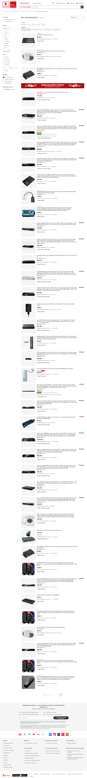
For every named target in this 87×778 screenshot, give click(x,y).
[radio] (10, 57)
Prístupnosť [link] (31, 776)
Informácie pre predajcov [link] (52, 743)
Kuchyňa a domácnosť (9, 750)
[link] (37, 3)
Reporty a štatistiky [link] (72, 743)
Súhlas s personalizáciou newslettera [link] (26, 726)
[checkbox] (10, 20)
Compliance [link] (36, 773)
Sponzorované (39, 33)
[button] (24, 24)
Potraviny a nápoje (8, 767)
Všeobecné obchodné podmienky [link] (58, 773)
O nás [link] (30, 773)
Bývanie (6, 755)
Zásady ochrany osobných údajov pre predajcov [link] (75, 755)
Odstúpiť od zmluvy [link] (30, 758)
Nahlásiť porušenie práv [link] (31, 763)
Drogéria (6, 760)
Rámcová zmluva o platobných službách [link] (74, 751)
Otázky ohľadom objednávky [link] (32, 753)
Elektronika (6, 745)
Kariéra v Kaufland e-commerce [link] (53, 753)
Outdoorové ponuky (8, 743)
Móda (5, 757)
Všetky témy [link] (28, 750)
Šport (5, 762)
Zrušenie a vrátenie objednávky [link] (32, 755)
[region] (11, 53)
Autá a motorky (7, 765)
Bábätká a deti (7, 752)
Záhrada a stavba (8, 748)
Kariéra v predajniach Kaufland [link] (53, 750)
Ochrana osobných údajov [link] (45, 773)
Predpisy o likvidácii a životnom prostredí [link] (75, 773)
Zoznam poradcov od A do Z (31, 743)
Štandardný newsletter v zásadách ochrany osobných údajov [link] (30, 722)
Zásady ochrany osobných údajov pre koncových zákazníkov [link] (75, 758)
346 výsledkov (41, 17)
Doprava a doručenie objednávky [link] (33, 760)
